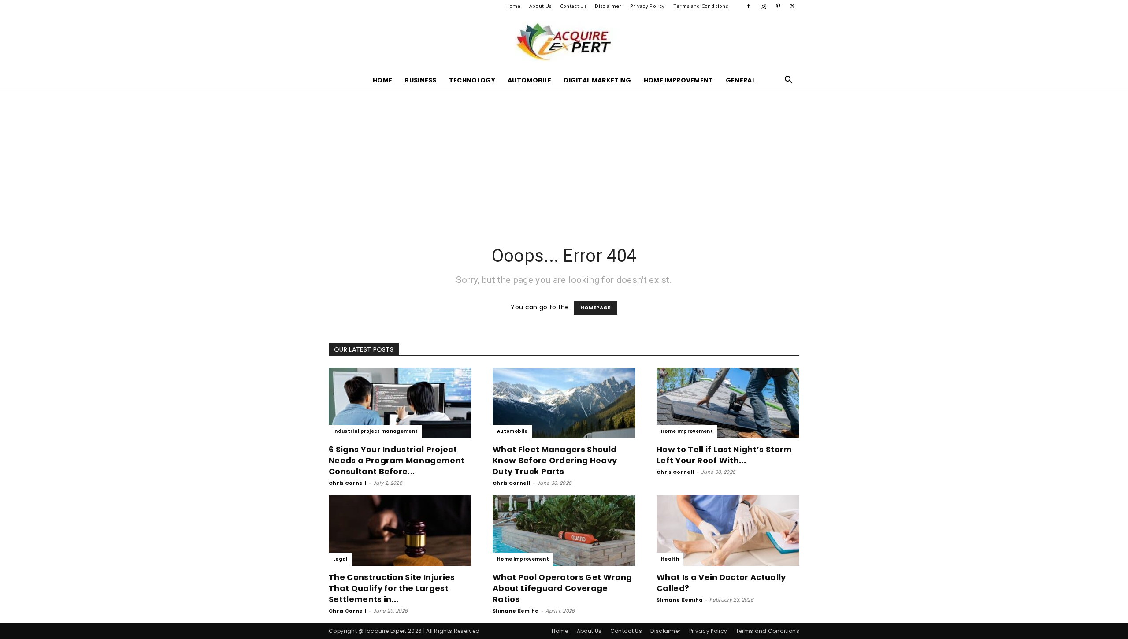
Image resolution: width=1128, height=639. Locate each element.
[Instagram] (763, 6)
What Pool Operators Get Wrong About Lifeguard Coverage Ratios (562, 588)
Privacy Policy (647, 6)
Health (670, 559)
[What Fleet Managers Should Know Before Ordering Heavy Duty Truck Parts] (564, 403)
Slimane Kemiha (516, 610)
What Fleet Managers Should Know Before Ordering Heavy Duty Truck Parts (555, 460)
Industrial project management (375, 431)
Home (512, 6)
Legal (340, 559)
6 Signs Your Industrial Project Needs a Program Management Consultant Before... (396, 460)
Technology (472, 80)
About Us (540, 6)
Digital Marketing (597, 80)
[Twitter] (792, 6)
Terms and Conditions (700, 6)
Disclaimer (608, 6)
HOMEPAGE (595, 307)
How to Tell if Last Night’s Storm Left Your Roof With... (724, 455)
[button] (788, 81)
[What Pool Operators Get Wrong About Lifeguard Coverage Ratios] (564, 530)
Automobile (529, 80)
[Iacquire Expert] (564, 41)
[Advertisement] (564, 157)
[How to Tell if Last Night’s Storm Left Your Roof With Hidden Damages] (728, 403)
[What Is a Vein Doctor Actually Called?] (728, 530)
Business (420, 80)
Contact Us (573, 6)
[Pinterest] (778, 6)
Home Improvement (678, 80)
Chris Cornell (348, 483)
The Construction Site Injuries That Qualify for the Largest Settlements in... (392, 588)
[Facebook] (748, 6)
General (740, 80)
